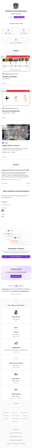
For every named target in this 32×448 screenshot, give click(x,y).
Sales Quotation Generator (16, 436)
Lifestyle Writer (5, 412)
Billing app (16, 429)
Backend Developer (25, 412)
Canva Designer (14, 412)
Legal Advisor (25, 415)
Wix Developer (6, 418)
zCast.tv (16, 332)
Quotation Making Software (16, 440)
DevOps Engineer (16, 415)
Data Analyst (15, 421)
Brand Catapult (16, 394)
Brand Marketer (25, 418)
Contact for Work (20, 17)
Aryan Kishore (16, 316)
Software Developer (15, 418)
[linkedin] (2, 211)
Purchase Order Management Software (16, 443)
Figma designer (6, 415)
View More (16, 403)
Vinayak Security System (16, 363)
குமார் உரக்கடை (16, 378)
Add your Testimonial (16, 256)
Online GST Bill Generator (16, 433)
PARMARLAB (16, 347)
